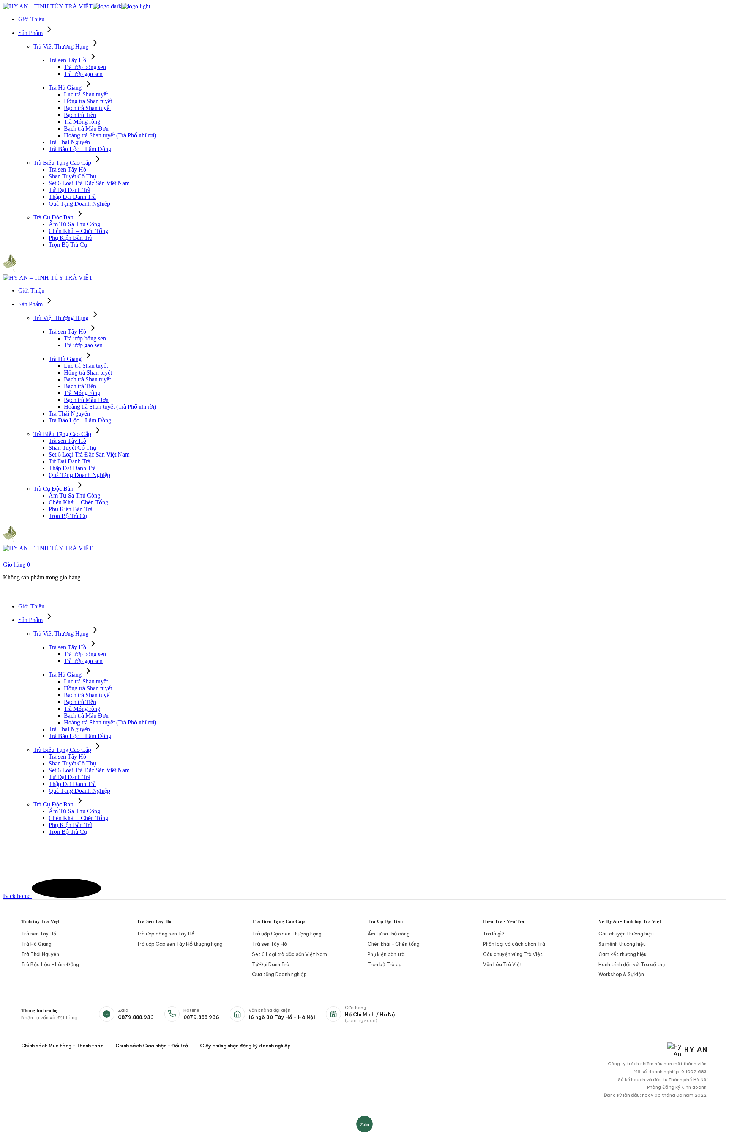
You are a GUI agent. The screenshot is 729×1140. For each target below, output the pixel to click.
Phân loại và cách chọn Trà (514, 944)
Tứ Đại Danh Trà (270, 964)
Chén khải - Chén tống (394, 944)
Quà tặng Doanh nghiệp (279, 974)
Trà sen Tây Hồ (38, 934)
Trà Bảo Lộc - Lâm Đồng (50, 964)
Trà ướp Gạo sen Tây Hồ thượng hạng (179, 944)
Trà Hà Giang (36, 944)
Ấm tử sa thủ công (389, 934)
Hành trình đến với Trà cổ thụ (631, 964)
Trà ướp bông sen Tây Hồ (165, 934)
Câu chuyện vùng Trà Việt (513, 954)
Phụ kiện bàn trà (386, 954)
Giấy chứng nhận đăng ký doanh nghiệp (245, 1045)
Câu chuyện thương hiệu (626, 934)
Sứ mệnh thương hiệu (622, 944)
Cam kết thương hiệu (622, 954)
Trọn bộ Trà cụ (384, 964)
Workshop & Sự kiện (621, 974)
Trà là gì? (494, 934)
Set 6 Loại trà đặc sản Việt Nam (289, 954)
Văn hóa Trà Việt (502, 964)
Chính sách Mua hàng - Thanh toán (62, 1045)
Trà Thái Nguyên (40, 954)
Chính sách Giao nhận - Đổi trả (151, 1045)
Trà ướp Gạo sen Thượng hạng (287, 934)
